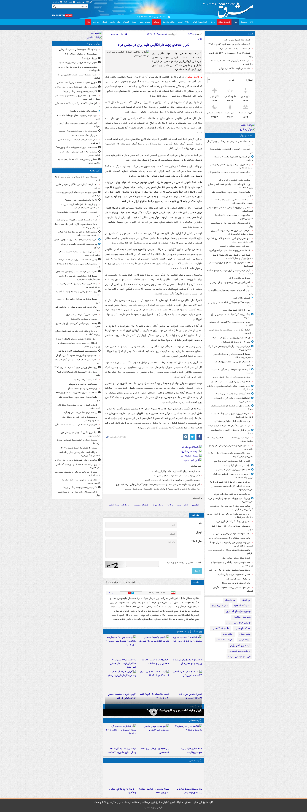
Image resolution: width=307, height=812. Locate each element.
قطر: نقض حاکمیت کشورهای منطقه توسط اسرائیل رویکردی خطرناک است (233, 256)
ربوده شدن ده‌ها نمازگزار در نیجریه (235, 246)
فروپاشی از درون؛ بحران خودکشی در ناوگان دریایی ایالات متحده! (232, 475)
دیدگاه (104, 22)
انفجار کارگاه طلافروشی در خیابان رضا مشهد (78, 62)
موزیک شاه (230, 600)
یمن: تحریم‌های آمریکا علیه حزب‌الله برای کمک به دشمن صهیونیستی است (230, 240)
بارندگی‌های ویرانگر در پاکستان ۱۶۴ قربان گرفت (229, 425)
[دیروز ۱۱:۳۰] (120, 735)
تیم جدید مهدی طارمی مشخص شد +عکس (154, 750)
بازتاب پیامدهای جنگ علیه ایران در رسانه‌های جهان (232, 224)
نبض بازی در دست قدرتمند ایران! (235, 342)
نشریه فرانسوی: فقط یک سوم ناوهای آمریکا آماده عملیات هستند (230, 439)
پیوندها (96, 22)
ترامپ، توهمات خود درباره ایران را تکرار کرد (231, 533)
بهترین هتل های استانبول (238, 611)
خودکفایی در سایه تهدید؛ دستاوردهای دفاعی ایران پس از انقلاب (79, 344)
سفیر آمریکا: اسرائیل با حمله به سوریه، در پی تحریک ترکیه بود (232, 488)
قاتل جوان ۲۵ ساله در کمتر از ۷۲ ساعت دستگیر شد (77, 105)
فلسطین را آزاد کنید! (241, 298)
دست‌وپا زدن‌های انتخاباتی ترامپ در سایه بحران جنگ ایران (231, 447)
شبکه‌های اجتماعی (199, 22)
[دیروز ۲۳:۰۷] (186, 646)
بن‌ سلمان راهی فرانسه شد (238, 579)
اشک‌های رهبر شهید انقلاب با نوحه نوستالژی (77, 351)
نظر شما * (196, 541)
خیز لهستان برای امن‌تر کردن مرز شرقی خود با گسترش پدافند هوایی (231, 544)
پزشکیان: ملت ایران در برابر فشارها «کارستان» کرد (78, 265)
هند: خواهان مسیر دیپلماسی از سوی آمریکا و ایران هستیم (232, 564)
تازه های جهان (246, 135)
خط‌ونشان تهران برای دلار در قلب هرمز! (233, 469)
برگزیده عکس (195, 760)
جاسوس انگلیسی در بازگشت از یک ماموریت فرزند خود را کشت (172, 480)
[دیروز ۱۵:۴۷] (153, 735)
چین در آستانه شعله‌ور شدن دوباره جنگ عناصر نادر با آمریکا (78, 466)
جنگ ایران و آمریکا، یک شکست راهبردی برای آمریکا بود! (232, 316)
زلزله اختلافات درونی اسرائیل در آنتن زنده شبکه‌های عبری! (233, 400)
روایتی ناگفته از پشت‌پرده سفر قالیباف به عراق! (76, 339)
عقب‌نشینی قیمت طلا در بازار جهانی (234, 68)
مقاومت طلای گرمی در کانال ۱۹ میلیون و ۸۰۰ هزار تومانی (232, 62)
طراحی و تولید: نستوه (153, 807)
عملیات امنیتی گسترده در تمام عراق (234, 180)
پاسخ (111, 592)
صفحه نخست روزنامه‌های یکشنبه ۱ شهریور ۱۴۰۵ (154, 791)
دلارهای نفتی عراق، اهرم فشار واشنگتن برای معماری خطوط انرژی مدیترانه (232, 232)
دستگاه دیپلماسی (141, 505)
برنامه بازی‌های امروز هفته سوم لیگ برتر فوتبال (76, 355)
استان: (249, 80)
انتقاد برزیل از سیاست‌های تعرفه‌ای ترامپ (232, 461)
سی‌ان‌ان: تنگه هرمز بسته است (236, 310)
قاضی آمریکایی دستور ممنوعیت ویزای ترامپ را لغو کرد (231, 284)
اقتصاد (126, 22)
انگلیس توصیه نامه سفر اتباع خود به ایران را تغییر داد (177, 475)
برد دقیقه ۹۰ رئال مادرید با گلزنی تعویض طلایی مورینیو (78, 186)
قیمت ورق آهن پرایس (240, 645)
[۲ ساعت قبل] (153, 775)
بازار (88, 22)
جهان (235, 22)
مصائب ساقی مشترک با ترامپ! (83, 111)
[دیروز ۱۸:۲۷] (120, 646)
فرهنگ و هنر (145, 22)
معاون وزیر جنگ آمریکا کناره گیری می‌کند (232, 521)
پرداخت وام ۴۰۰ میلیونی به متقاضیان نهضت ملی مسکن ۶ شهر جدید (122, 663)
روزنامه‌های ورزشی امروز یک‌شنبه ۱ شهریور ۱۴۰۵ (75, 367)
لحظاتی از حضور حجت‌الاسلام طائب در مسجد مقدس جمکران (79, 161)
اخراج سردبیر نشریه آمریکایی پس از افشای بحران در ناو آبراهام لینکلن (230, 515)
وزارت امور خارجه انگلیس (118, 505)
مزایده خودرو (245, 640)
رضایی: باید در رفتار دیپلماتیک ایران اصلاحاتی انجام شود (79, 141)
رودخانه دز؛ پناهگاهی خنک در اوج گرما (122, 791)
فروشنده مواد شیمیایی (240, 651)
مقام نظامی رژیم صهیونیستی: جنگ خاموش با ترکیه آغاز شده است (232, 415)
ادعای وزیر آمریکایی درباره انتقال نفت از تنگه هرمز (232, 527)
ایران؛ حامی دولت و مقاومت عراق (82, 388)
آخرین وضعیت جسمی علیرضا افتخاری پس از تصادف (155, 662)
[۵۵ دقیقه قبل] (186, 775)
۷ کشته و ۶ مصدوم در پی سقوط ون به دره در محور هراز (187, 662)
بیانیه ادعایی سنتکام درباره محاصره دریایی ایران (229, 538)
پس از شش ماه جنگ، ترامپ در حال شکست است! (232, 431)
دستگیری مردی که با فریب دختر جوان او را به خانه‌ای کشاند (79, 68)
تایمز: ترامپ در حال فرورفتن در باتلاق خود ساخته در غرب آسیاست (230, 272)
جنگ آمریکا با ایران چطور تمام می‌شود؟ (233, 393)
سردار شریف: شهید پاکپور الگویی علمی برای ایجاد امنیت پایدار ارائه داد (77, 226)
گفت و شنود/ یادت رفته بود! (85, 379)
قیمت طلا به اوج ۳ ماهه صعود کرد (235, 48)
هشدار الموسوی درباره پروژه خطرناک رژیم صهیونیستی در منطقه (233, 355)
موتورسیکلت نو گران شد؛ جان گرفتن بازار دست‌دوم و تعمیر (81, 418)
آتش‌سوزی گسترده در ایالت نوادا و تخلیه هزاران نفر (231, 150)
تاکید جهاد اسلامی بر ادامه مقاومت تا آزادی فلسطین (233, 589)
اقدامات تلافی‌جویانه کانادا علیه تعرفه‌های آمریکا (229, 250)
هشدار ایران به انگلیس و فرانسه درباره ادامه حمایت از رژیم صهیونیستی (79, 277)
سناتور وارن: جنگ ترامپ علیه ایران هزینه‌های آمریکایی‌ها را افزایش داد (231, 507)
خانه (251, 22)
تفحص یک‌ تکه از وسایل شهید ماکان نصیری (78, 131)
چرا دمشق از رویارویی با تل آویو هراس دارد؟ (231, 337)
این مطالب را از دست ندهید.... (187, 631)
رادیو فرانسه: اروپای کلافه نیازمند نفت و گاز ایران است (176, 471)
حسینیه (156, 22)
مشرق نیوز (228, 9)
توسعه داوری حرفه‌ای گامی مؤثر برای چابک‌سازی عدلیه (77, 325)
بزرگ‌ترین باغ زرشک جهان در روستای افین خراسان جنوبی (80, 153)
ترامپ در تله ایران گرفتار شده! (237, 465)
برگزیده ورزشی (195, 720)
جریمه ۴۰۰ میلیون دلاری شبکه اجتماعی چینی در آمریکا (230, 304)
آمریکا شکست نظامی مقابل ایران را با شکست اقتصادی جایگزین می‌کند (232, 201)
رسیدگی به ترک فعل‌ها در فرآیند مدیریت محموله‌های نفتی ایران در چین (80, 206)
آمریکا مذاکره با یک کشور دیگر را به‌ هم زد (232, 494)
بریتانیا (170, 505)
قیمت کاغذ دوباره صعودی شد (237, 40)
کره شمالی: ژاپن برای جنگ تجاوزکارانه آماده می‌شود (232, 363)
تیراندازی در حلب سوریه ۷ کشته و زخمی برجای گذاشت (231, 324)
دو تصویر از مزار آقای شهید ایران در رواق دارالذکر (76, 87)
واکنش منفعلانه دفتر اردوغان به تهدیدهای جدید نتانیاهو (230, 551)
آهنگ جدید (228, 634)
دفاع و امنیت (183, 22)
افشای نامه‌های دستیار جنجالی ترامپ (234, 574)
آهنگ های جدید (243, 628)
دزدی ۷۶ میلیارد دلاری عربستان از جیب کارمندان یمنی (230, 292)
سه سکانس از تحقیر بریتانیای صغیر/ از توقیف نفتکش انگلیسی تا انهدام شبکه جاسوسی (162, 489)
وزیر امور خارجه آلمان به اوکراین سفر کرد (232, 421)
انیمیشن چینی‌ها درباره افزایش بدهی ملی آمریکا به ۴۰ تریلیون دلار (230, 348)
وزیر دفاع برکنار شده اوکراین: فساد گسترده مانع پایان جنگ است (230, 186)
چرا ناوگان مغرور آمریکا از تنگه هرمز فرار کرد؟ (230, 482)
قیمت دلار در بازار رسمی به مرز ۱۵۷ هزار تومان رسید (231, 54)
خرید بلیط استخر (224, 640)
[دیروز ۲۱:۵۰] (153, 712)
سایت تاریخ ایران (220, 606)
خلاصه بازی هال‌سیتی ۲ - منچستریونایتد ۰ (190, 750)
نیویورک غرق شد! (89, 58)
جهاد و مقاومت (169, 22)
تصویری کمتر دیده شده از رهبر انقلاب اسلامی (77, 82)
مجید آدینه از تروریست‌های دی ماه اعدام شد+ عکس (78, 117)
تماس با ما (68, 2)
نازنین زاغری (182, 505)
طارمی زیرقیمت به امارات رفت (84, 319)
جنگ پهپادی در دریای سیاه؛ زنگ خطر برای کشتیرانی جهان (233, 217)
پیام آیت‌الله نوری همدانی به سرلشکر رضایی (78, 49)
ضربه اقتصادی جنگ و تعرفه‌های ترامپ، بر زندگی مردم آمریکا (230, 387)
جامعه (134, 22)
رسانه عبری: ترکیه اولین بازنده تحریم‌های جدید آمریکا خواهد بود (231, 166)
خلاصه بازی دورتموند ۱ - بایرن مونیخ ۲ (80, 200)
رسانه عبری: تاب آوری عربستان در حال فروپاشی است (230, 174)
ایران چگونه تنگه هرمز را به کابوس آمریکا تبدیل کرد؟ (174, 710)
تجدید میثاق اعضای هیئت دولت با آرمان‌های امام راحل (77, 361)
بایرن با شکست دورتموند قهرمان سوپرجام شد (77, 220)
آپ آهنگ (246, 600)
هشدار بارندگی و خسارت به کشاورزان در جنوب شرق (78, 300)
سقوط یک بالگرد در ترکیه (239, 278)
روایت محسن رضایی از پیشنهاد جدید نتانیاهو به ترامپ (78, 293)
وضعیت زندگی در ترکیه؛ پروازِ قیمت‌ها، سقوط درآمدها (78, 441)
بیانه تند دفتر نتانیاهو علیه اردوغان (235, 583)
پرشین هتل (245, 634)
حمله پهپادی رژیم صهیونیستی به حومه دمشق (230, 381)
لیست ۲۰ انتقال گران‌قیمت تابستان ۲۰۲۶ (79, 448)
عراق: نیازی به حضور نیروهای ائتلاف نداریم (231, 377)
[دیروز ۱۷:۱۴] (186, 735)
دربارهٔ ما (56, 2)
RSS (88, 2)
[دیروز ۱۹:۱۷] (153, 646)
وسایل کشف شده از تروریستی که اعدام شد (78, 259)
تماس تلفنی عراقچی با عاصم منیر (82, 384)
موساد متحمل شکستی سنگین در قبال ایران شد (229, 570)
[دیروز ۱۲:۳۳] (120, 680)
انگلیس (195, 505)
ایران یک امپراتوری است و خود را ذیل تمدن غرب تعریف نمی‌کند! (230, 500)
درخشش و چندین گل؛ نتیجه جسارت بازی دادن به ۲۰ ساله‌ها (122, 750)
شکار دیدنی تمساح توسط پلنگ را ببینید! (80, 91)
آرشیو (79, 2)
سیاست (243, 22)
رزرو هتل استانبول (242, 617)
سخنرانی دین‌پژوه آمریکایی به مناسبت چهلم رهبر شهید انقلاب (230, 209)
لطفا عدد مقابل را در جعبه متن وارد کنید (184, 562)
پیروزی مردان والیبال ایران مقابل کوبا (81, 54)
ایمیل (198, 532)
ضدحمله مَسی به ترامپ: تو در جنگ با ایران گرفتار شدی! (230, 143)
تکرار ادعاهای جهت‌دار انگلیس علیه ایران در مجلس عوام (153, 45)
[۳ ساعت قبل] (120, 775)
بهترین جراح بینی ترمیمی (239, 623)
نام (200, 524)
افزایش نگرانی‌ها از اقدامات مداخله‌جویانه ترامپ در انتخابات (230, 331)
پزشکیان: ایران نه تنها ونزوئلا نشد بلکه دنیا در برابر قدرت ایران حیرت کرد (79, 233)
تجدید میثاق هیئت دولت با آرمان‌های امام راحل (189, 791)
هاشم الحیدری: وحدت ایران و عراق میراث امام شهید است (231, 264)
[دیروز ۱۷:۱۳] (186, 680)
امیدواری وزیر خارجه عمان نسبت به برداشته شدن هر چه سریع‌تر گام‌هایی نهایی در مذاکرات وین (158, 484)
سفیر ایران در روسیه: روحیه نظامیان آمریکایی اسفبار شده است (79, 253)
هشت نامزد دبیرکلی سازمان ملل (236, 558)
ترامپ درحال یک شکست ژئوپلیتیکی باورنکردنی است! (231, 407)
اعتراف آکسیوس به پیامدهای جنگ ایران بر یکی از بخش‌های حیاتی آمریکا (230, 455)
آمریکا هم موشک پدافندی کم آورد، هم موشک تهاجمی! (231, 371)
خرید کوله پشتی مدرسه (239, 656)
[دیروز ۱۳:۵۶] (153, 680)
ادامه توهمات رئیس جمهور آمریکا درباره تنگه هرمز (232, 193)
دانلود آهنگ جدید (242, 606)
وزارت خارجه (158, 505)
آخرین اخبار (94, 171)
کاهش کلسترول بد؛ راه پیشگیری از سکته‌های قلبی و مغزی (79, 406)
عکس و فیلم (115, 22)
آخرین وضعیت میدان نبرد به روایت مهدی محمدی (75, 239)
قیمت (250, 34)
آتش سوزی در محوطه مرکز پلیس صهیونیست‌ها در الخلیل (78, 194)
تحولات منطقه (224, 22)
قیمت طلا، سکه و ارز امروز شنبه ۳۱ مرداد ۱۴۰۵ (229, 44)
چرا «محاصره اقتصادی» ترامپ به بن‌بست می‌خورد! (233, 158)
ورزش (212, 22)
